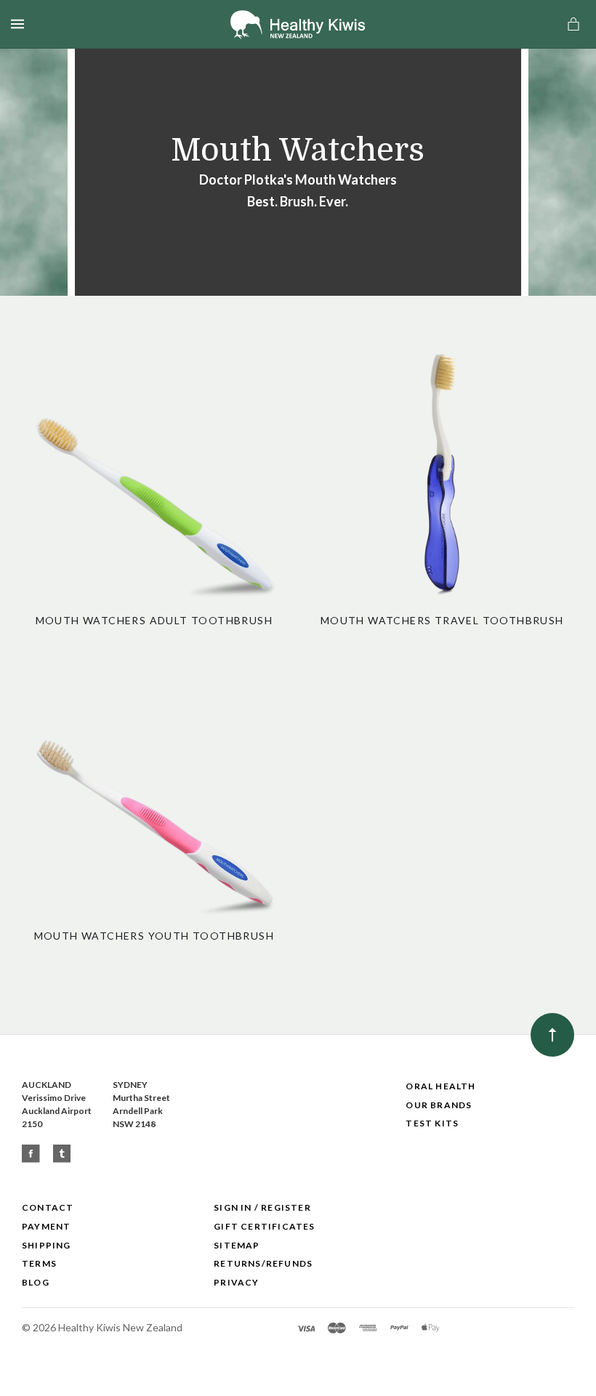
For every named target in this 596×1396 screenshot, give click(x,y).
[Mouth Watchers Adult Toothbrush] (154, 471)
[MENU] (20, 24)
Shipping (46, 1245)
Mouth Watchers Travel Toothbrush (442, 620)
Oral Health (440, 1086)
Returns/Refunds (263, 1263)
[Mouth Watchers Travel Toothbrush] (442, 471)
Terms (39, 1263)
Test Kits (432, 1123)
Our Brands (439, 1105)
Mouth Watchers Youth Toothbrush (154, 935)
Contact (47, 1207)
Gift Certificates (264, 1226)
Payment (46, 1226)
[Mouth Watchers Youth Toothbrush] (154, 787)
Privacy (236, 1282)
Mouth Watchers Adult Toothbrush (154, 620)
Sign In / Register (262, 1207)
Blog (35, 1282)
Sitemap (236, 1245)
